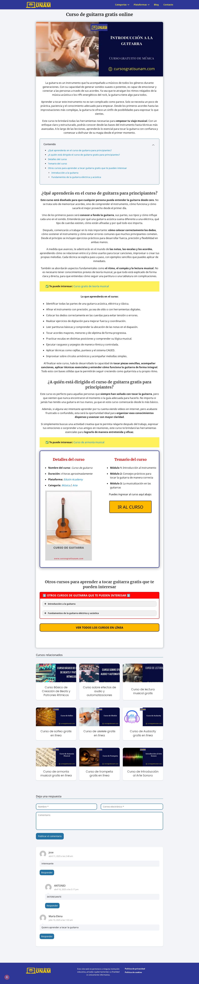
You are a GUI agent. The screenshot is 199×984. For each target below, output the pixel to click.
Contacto (168, 4)
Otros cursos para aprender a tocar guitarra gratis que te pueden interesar (87, 168)
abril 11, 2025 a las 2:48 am (61, 856)
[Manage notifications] (6, 977)
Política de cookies (133, 972)
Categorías (121, 4)
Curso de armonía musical (89, 442)
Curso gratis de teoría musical (91, 286)
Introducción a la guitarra (64, 172)
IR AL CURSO (130, 507)
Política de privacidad (135, 968)
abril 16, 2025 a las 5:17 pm (66, 889)
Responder (47, 872)
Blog (156, 4)
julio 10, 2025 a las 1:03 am (61, 920)
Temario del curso (57, 163)
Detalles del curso (57, 159)
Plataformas (140, 4)
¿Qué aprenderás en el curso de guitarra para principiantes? (80, 150)
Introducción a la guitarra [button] (61, 603)
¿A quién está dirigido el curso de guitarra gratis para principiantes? (84, 154)
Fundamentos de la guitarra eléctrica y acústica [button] (73, 613)
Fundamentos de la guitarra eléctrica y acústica (76, 177)
